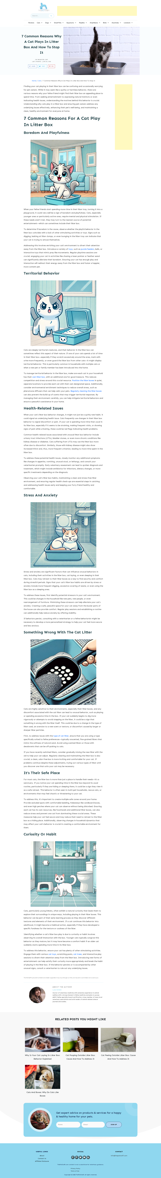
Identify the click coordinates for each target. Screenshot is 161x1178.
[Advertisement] (97, 11)
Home (34, 81)
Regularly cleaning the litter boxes (86, 391)
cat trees (77, 954)
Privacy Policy (75, 1168)
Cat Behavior (39, 59)
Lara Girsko (57, 990)
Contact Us (42, 1158)
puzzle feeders (87, 249)
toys (70, 249)
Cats (46, 59)
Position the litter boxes (83, 380)
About (42, 1156)
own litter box (38, 377)
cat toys (52, 954)
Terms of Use (75, 1171)
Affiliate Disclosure (42, 1161)
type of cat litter (61, 736)
